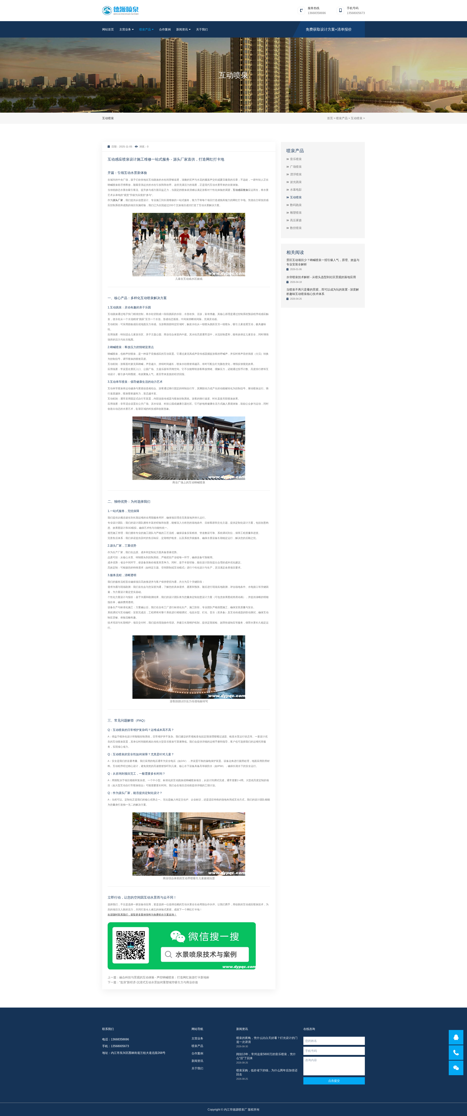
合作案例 (165, 29)
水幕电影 (296, 189)
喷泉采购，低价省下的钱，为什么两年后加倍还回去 (267, 1072)
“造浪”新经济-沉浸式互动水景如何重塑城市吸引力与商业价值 (158, 982)
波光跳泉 (296, 182)
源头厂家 (118, 200)
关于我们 (202, 29)
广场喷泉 (296, 166)
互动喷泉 (356, 118)
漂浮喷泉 (296, 174)
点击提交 (334, 1080)
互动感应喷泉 (240, 189)
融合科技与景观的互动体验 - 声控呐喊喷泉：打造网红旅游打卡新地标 (164, 977)
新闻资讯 (182, 29)
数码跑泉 (296, 205)
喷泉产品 (145, 29)
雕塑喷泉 (296, 212)
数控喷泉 (296, 227)
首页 (330, 118)
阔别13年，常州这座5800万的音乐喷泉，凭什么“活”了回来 (266, 1056)
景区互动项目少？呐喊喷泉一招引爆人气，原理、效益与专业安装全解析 (322, 262)
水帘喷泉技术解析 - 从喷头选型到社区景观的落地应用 (321, 277)
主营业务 (125, 29)
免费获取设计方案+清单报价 (329, 29)
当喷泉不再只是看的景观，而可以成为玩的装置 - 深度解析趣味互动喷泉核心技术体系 (322, 291)
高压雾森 (296, 220)
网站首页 (108, 29)
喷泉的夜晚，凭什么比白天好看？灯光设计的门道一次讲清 (267, 1039)
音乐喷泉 (296, 159)
